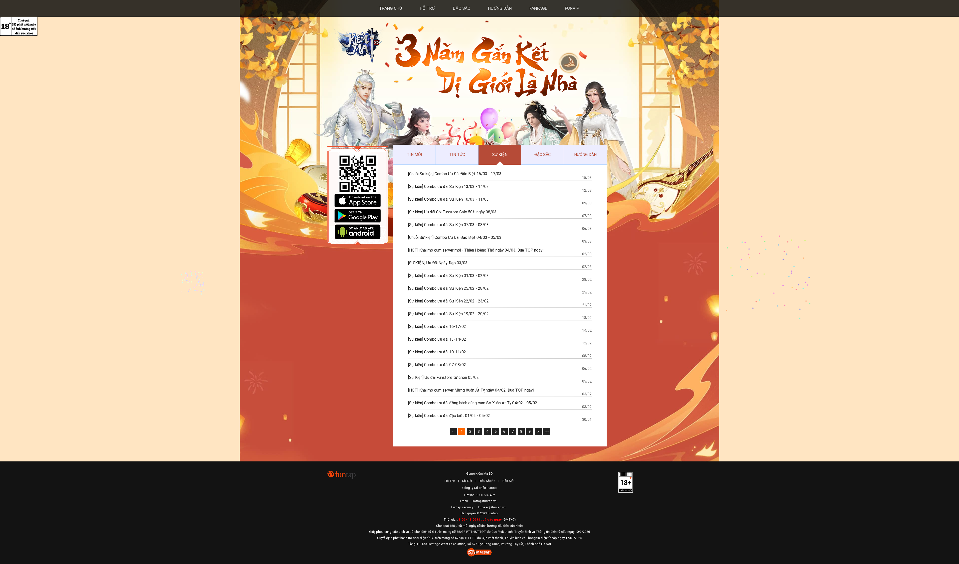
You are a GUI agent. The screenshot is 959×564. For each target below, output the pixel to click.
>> (547, 431)
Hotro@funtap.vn (484, 501)
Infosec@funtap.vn (491, 507)
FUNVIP (572, 8)
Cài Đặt (467, 481)
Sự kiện (499, 154)
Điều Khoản (487, 481)
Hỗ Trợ (427, 8)
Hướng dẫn (500, 8)
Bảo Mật (508, 481)
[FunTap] (341, 474)
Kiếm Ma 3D (359, 44)
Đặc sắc (461, 8)
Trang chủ (390, 8)
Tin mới (414, 154)
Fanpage (538, 8)
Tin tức (457, 154)
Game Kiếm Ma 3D (479, 473)
